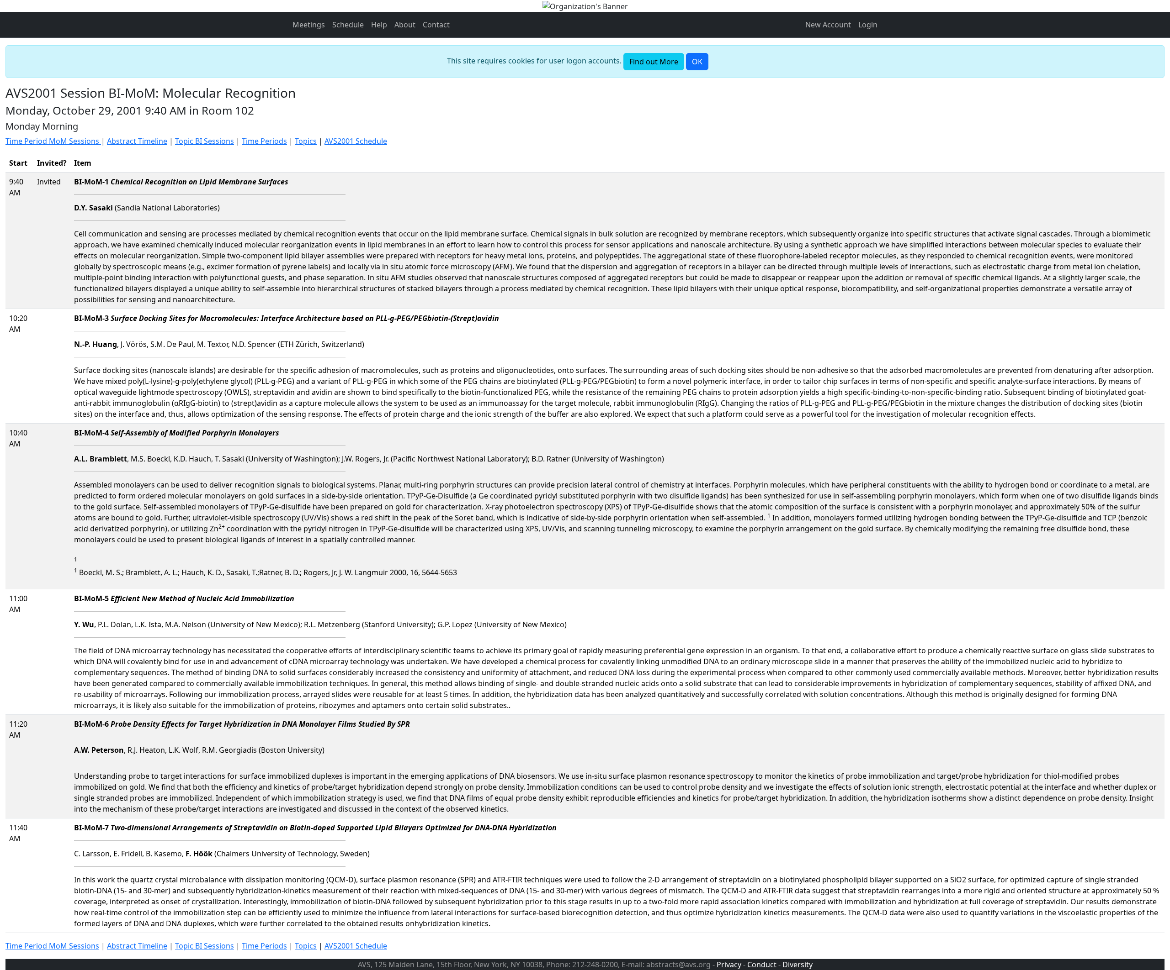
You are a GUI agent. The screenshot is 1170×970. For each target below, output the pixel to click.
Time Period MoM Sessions (53, 141)
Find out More (653, 62)
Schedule (348, 25)
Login (868, 25)
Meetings (308, 25)
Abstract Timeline (137, 141)
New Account (828, 25)
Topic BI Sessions (204, 141)
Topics (306, 141)
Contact (436, 25)
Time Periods (264, 141)
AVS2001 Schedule (355, 141)
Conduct (761, 965)
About (404, 25)
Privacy (729, 965)
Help (379, 25)
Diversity (797, 965)
